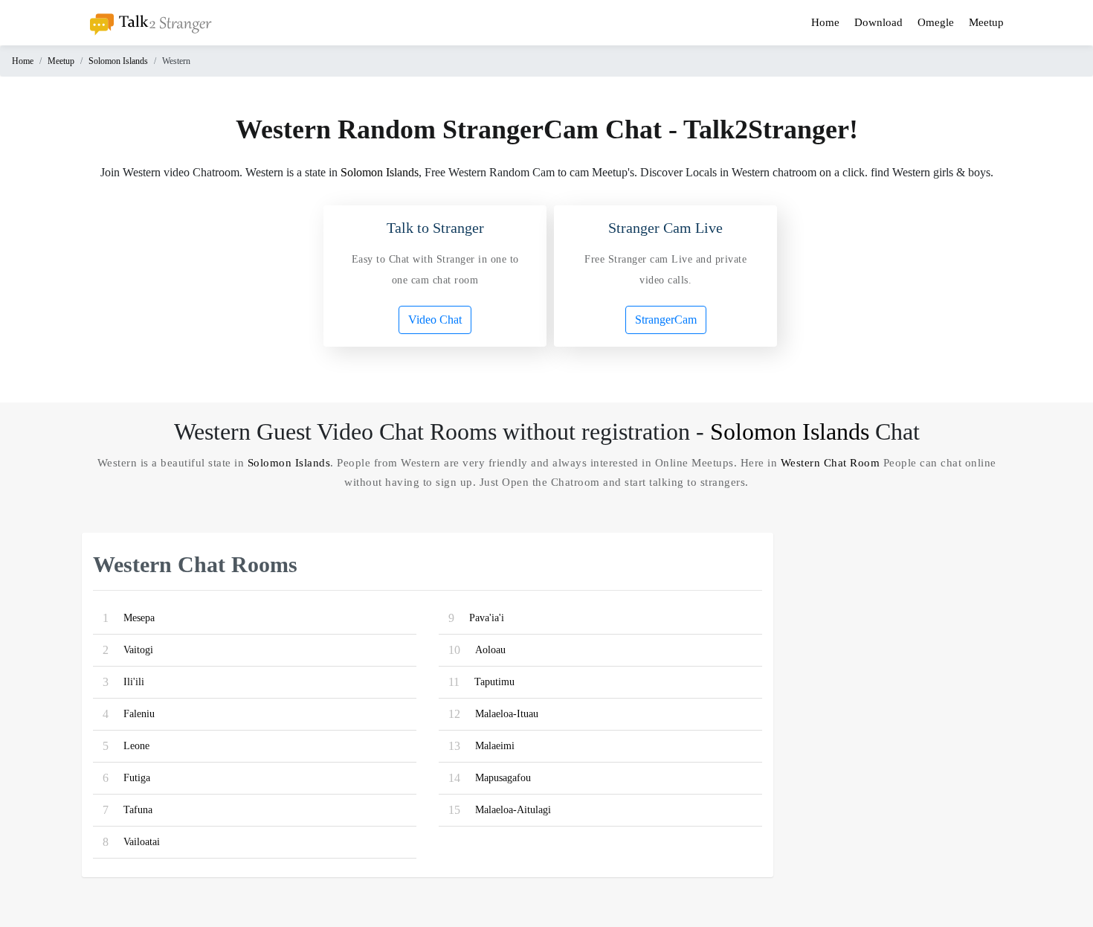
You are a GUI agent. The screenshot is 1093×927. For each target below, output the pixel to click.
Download (878, 22)
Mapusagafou (503, 777)
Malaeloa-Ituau (506, 713)
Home (825, 22)
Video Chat (435, 319)
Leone (136, 745)
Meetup (986, 22)
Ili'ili (133, 681)
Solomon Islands (118, 61)
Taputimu (494, 681)
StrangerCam (666, 319)
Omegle (936, 22)
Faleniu (139, 713)
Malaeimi (495, 745)
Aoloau (490, 649)
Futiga (136, 777)
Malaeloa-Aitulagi (513, 809)
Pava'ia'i (486, 617)
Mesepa (139, 617)
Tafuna (137, 809)
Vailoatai (141, 841)
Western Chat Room (830, 463)
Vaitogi (138, 649)
